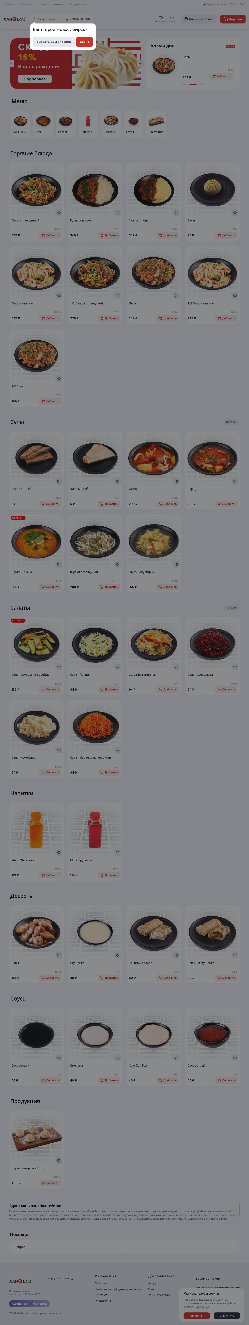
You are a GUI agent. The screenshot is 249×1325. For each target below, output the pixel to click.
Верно (84, 41)
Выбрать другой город (53, 41)
